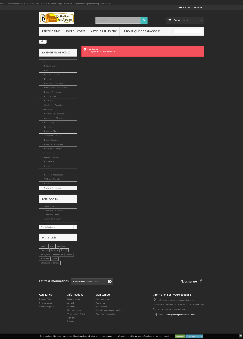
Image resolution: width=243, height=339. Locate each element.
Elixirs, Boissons (51, 140)
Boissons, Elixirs (51, 131)
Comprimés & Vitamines (54, 114)
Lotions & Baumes (51, 157)
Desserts (48, 79)
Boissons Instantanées (53, 144)
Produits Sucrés (50, 66)
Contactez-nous (183, 7)
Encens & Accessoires (53, 175)
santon (44, 246)
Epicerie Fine (51, 31)
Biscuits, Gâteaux (51, 75)
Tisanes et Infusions (52, 136)
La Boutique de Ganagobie (141, 31)
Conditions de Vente (76, 314)
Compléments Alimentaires (55, 118)
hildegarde (45, 254)
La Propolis (48, 127)
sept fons (61, 246)
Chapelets (48, 184)
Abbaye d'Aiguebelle (52, 206)
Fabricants (50, 198)
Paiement (71, 321)
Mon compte (103, 294)
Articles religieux (104, 31)
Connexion (197, 7)
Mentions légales (74, 310)
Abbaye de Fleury (51, 215)
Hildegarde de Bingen (53, 149)
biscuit (64, 250)
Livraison (71, 307)
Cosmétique (49, 162)
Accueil (70, 303)
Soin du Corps (75, 31)
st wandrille (58, 254)
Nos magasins (73, 299)
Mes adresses (101, 307)
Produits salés (50, 96)
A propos (71, 318)
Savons (47, 166)
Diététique (48, 109)
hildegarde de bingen (50, 263)
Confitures (48, 70)
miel (52, 246)
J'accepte (180, 336)
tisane (54, 259)
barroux (54, 250)
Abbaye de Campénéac (53, 210)
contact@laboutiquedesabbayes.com (180, 315)
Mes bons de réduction (105, 314)
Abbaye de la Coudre (52, 219)
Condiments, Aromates (53, 105)
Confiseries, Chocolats (53, 83)
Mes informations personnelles (108, 310)
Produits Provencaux (52, 92)
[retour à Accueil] (42, 41)
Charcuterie (49, 101)
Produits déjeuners (51, 122)
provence (45, 259)
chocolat (44, 250)
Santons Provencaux (52, 188)
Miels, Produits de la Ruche (55, 88)
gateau (69, 254)
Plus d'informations (194, 336)
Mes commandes (102, 299)
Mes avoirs (100, 303)
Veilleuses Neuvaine (52, 179)
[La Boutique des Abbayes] (65, 18)
